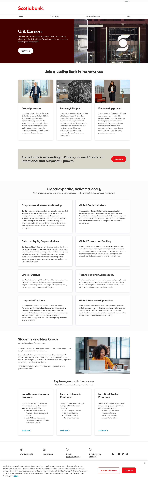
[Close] (145, 463)
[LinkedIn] (123, 454)
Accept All (129, 470)
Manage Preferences (109, 470)
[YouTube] (118, 454)
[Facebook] (113, 454)
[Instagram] (127, 454)
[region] (74, 470)
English (126, 1)
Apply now (26, 430)
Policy (16, 476)
